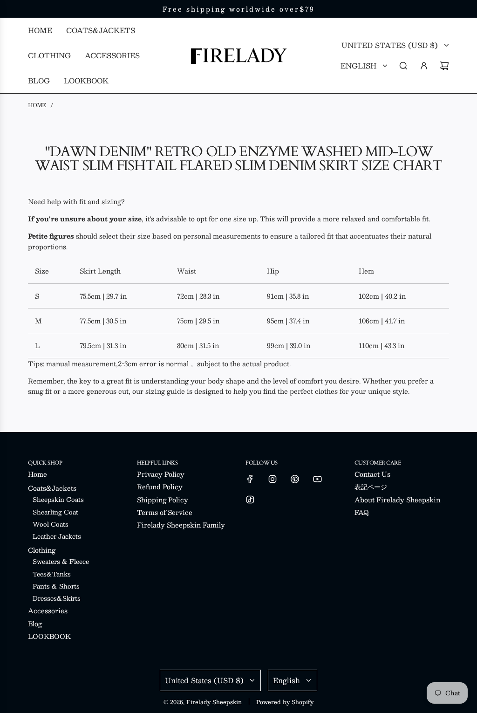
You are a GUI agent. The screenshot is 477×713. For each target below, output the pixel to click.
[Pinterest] (295, 479)
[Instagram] (272, 479)
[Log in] (424, 65)
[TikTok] (250, 499)
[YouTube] (317, 479)
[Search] (403, 65)
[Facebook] (250, 479)
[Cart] (444, 65)
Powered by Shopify (284, 701)
